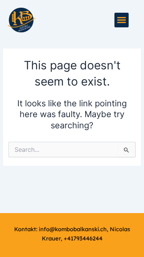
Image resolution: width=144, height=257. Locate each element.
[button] (121, 20)
